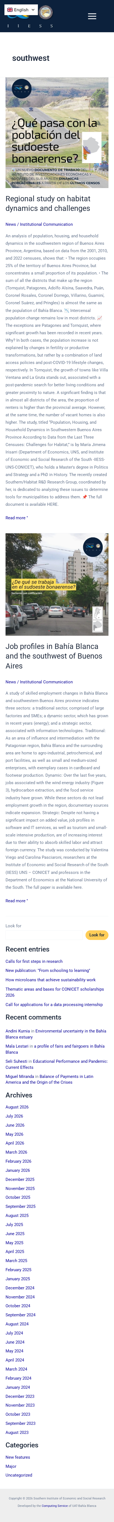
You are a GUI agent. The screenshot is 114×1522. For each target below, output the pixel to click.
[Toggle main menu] (92, 16)
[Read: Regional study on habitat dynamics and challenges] (57, 132)
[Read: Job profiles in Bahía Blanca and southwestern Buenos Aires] (57, 584)
